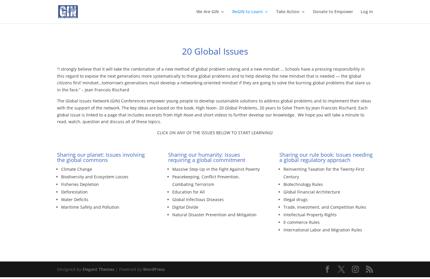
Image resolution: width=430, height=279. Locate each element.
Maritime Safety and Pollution (90, 207)
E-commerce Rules (301, 222)
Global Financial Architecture (311, 192)
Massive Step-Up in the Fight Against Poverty (216, 169)
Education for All (188, 192)
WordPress (154, 269)
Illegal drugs (295, 199)
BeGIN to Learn (247, 12)
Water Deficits (74, 199)
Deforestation (74, 192)
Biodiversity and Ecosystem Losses (94, 176)
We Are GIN (207, 12)
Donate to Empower (333, 12)
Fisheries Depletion (80, 184)
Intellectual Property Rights (310, 214)
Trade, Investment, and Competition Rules (324, 207)
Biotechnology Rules (303, 184)
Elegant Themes (98, 269)
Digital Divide (185, 207)
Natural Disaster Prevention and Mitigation (214, 214)
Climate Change (76, 169)
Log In (367, 12)
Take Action (288, 12)
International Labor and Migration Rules (322, 230)
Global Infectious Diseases (198, 199)
